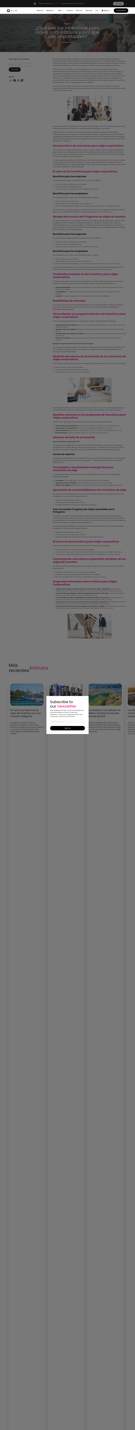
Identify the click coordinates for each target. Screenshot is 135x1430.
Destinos (70, 10)
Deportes (88, 10)
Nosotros (40, 10)
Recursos (79, 10)
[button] (51, 10)
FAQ (96, 10)
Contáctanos (121, 10)
